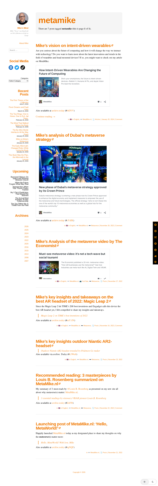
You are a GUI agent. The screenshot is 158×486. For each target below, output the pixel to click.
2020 (26, 244)
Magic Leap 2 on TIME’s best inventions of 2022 (64, 315)
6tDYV (70, 110)
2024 (26, 233)
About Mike (23, 43)
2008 (26, 257)
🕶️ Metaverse (94, 225)
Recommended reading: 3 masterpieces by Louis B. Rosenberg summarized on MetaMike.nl (76, 379)
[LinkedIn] (11, 67)
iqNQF (70, 447)
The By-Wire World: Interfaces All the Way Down (19, 132)
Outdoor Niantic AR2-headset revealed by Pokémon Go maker (70, 350)
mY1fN (70, 320)
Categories (24, 78)
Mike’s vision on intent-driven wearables (73, 45)
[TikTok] (22, 67)
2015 (26, 251)
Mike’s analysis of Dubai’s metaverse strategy (70, 137)
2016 (26, 247)
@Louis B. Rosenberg (77, 388)
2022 (26, 240)
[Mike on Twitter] (17, 67)
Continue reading (45, 116)
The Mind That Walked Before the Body (19, 124)
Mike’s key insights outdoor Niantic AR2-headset (74, 343)
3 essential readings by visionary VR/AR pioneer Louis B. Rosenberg (73, 398)
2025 (26, 230)
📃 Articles (96, 119)
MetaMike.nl (71, 392)
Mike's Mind (22, 28)
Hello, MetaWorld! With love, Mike (57, 442)
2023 (26, 237)
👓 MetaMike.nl (85, 119)
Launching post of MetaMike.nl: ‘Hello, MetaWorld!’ (71, 426)
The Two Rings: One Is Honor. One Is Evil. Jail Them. (19, 116)
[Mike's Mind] (22, 24)
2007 (26, 261)
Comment (118, 119)
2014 (26, 254)
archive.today (58, 110)
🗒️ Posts (103, 281)
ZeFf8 (70, 402)
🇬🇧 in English (74, 119)
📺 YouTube (83, 281)
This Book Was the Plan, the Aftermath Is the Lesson (18, 157)
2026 (26, 226)
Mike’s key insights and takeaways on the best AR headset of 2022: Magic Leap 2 (74, 299)
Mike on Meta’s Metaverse (22, 140)
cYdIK (70, 220)
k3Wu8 (72, 354)
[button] (148, 482)
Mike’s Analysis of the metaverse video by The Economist (79, 243)
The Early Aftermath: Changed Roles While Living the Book (19, 148)
